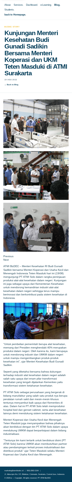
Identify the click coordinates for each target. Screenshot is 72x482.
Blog (56, 4)
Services (18, 4)
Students (9, 9)
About (7, 4)
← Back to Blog (11, 85)
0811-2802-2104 (33, 471)
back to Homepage (14, 14)
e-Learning (45, 4)
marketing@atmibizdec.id (13, 471)
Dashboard (31, 4)
